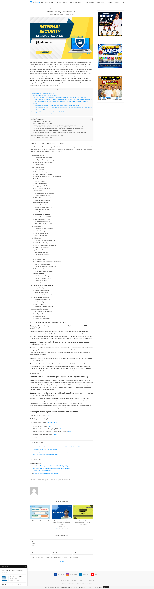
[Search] (123, 2)
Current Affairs (89, 2)
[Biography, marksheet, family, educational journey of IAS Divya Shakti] (62, 512)
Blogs (37, 8)
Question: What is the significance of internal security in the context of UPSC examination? (59, 97)
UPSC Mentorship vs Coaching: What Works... (13, 584)
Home (31, 8)
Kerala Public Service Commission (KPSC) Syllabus (46, 454)
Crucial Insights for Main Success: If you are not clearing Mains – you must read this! (55, 452)
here (49, 426)
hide (65, 89)
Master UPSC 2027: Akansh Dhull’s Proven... (13, 570)
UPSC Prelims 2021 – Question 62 (40, 521)
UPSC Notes (54, 479)
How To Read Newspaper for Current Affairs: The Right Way (50, 466)
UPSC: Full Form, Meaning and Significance (45, 473)
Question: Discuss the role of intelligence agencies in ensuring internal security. (56, 105)
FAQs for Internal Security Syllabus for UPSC (44, 95)
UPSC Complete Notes (46, 2)
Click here (50, 415)
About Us (82, 580)
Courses (110, 2)
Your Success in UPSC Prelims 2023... (16, 577)
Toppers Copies (61, 2)
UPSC (48, 479)
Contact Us (90, 580)
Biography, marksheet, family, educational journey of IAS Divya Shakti (61, 522)
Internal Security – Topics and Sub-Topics (43, 93)
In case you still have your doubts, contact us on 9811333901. (48, 112)
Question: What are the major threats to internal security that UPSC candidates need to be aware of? (62, 99)
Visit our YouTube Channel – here (45, 114)
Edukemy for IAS (52, 422)
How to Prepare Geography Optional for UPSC (45, 449)
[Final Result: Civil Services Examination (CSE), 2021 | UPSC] (83, 512)
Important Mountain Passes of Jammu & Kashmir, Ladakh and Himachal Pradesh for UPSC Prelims (59, 447)
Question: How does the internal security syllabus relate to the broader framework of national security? (59, 128)
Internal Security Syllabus (37, 479)
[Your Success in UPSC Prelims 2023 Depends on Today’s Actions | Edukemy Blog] (5, 578)
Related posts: (37, 139)
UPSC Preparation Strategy (65, 479)
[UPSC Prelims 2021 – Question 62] (40, 512)
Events (117, 2)
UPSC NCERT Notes (75, 2)
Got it (105, 587)
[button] (32, 517)
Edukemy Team (59, 14)
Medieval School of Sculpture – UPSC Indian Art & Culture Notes (51, 468)
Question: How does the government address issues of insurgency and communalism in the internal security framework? (60, 133)
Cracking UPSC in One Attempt (42, 470)
